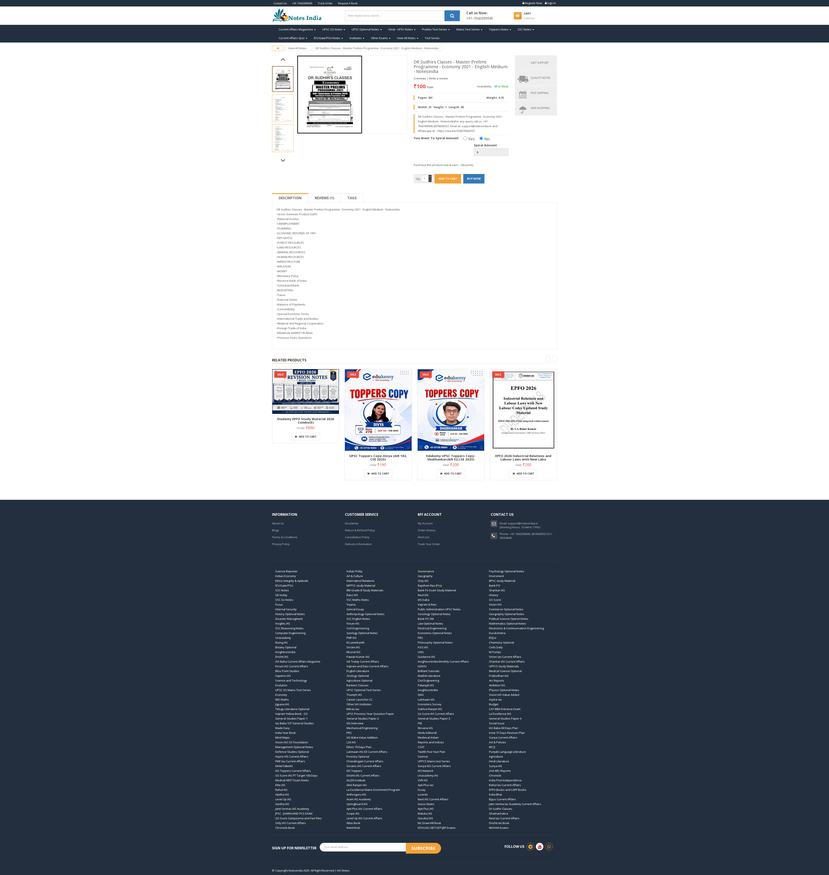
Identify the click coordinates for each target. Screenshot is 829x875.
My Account (425, 523)
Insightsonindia (285, 652)
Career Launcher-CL (359, 699)
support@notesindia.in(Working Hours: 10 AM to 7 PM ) (520, 525)
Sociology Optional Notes (434, 614)
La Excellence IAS (500, 714)
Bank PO (494, 585)
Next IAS (423, 595)
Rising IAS (281, 642)
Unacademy (283, 638)
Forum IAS (352, 623)
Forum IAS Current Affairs (291, 666)
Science (423, 756)
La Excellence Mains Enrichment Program (373, 790)
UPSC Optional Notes (366, 29)
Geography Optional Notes (506, 614)
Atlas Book (353, 823)
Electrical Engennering (432, 628)
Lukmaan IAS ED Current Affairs (366, 752)
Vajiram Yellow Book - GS (291, 714)
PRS (420, 638)
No (486, 139)
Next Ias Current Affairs (504, 818)
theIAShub (353, 828)
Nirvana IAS (425, 728)
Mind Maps (282, 737)
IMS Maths (282, 699)
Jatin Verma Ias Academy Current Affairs (515, 804)
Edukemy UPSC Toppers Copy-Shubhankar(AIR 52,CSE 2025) (450, 458)
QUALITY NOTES (540, 78)
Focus (279, 604)
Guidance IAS (426, 657)
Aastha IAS (282, 804)
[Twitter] (539, 846)
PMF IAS (351, 638)
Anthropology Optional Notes (365, 614)
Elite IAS (280, 785)
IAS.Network (425, 771)
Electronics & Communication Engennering (516, 628)
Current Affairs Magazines (296, 29)
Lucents (423, 794)
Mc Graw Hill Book (429, 823)
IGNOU (422, 666)
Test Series (432, 38)
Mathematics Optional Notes (507, 623)
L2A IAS (351, 742)
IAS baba (423, 600)
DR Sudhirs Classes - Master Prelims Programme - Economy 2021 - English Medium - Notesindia (376, 48)
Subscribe (423, 848)
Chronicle (495, 775)
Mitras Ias (352, 709)
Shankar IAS (497, 590)
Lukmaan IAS (426, 699)
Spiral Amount (485, 145)
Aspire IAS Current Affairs (291, 756)
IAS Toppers (354, 771)
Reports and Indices (431, 742)
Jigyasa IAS (282, 704)
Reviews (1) (324, 198)
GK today (281, 595)
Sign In (551, 3)
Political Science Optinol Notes (508, 619)
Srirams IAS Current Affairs (363, 766)
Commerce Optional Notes (506, 609)
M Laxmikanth (355, 642)
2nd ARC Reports (500, 771)
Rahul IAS (281, 790)
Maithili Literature (429, 676)
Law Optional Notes (430, 623)
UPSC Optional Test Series (363, 690)
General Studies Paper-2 (362, 718)
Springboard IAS (357, 804)
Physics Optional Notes (504, 690)
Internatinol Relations (360, 581)
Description (290, 198)
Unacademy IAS (428, 775)
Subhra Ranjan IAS (430, 709)
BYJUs (492, 638)
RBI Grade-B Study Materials (364, 590)
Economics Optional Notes (435, 633)
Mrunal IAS (353, 652)
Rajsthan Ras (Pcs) (430, 585)
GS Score (495, 600)
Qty (418, 179)
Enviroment (496, 576)
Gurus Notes (426, 804)
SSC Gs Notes (284, 600)
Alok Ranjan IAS (356, 785)
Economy (281, 695)
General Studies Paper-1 (291, 718)
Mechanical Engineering (362, 728)
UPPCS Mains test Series (434, 761)
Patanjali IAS (426, 685)
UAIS (421, 652)
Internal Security (286, 609)
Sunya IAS (495, 766)
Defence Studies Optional (292, 752)
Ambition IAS (497, 685)
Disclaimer (352, 523)
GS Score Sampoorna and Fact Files (298, 818)
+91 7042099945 (302, 3)
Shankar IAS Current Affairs (507, 661)
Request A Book (348, 3)
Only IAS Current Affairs (290, 823)
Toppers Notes (499, 29)
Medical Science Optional (505, 671)
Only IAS (423, 581)
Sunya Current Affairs (503, 737)
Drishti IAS (281, 657)
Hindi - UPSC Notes (400, 29)
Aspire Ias (495, 699)
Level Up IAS (283, 799)
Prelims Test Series (435, 29)
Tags (352, 198)
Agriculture (496, 756)
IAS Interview (354, 723)
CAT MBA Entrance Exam (504, 709)
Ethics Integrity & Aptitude (291, 581)
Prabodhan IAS (499, 676)
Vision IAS (495, 604)
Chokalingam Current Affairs (364, 761)
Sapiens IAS (283, 676)
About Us (278, 523)
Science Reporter (286, 571)
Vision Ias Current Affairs (505, 657)
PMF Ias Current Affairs (290, 761)
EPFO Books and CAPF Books (507, 790)
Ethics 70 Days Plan (359, 747)
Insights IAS (282, 623)
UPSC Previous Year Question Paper (370, 714)
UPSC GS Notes (332, 29)
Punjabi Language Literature (507, 752)
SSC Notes (525, 29)
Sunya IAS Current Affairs (434, 766)
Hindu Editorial (427, 733)
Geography (425, 576)
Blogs (275, 530)
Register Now (533, 3)
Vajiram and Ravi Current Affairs (367, 666)
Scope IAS (352, 813)
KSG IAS (423, 647)
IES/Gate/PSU (284, 585)
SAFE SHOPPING (540, 108)
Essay (422, 790)
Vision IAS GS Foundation (291, 742)
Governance (426, 571)
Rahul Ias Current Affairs (505, 785)
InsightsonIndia (428, 690)
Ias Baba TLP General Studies (294, 723)
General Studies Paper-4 (505, 718)
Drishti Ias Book (499, 823)
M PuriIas (495, 652)
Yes (471, 139)
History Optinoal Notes (290, 614)
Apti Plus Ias (425, 785)
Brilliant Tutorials (429, 671)
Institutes (356, 38)
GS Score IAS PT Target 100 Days (296, 775)
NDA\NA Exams (499, 828)
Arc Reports (496, 680)
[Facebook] (530, 846)
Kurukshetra (497, 633)
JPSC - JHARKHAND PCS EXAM (293, 813)
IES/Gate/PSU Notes (327, 38)
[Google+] (549, 846)
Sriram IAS (353, 647)
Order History (426, 530)
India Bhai (495, 794)
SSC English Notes (358, 619)
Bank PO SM (426, 619)
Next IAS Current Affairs (433, 799)
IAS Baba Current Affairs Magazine (297, 661)
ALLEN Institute (355, 780)
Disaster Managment (289, 619)
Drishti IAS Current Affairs (363, 775)
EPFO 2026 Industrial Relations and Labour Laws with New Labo (523, 458)
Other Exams (379, 38)
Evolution (281, 685)
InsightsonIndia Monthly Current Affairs (443, 661)
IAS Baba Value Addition (362, 737)
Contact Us (280, 3)
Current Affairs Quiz (292, 38)
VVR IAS (423, 780)
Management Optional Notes (294, 747)
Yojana (351, 604)
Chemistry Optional (501, 642)
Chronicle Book (285, 828)
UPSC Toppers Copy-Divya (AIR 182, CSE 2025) (378, 458)
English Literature (357, 671)
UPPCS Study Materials (504, 666)
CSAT (421, 747)
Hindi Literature (499, 761)
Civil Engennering (357, 628)
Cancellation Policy (357, 537)
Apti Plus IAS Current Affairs (364, 809)
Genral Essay (355, 609)
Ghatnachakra (498, 813)
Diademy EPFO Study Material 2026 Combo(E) (305, 421)
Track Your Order (429, 544)
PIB (420, 723)
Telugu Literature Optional (292, 709)
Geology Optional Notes (362, 633)
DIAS (421, 695)
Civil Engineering (428, 680)
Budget (493, 704)
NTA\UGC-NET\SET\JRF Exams (437, 828)
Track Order (325, 3)
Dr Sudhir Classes (500, 809)
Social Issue (497, 723)
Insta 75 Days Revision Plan (507, 733)
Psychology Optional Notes (506, 571)
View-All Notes (406, 38)
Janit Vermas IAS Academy (292, 809)
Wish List (423, 537)
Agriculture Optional (359, 680)
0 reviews (420, 78)
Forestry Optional (357, 756)
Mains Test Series (468, 29)
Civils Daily (496, 647)
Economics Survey (429, 704)
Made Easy (282, 728)
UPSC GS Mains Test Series (293, 690)
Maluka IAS (425, 813)
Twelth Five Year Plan (431, 752)
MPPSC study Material (360, 585)
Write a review (438, 78)
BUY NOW (474, 178)
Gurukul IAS (425, 818)
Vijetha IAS (282, 794)
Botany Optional (285, 647)
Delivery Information (358, 544)
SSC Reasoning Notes (289, 628)
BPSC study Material (502, 581)
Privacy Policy (281, 544)
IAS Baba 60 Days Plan (503, 728)
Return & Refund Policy (360, 530)
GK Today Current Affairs (362, 661)
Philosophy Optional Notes (435, 642)
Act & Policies (497, 742)
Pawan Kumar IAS (358, 657)
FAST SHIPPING (540, 93)
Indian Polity (354, 571)
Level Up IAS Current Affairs (364, 818)
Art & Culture (354, 576)
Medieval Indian (428, 737)
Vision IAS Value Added (504, 695)
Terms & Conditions (284, 537)
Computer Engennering (290, 633)
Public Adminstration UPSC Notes (439, 609)
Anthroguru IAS (356, 794)
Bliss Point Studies (287, 671)
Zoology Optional (357, 676)
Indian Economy (285, 576)
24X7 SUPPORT (540, 63)
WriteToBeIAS (284, 766)
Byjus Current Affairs (502, 799)
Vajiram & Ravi (427, 604)
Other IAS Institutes (359, 704)
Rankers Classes (357, 685)
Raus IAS (352, 595)
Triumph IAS (354, 695)
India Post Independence (505, 780)
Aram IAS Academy (358, 799)
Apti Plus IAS (426, 809)
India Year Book (285, 733)
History (493, 595)
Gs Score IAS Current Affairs (436, 714)
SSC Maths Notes (357, 600)
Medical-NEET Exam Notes (292, 780)
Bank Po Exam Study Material (437, 590)
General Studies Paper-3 (434, 718)
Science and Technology (291, 680)
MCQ (492, 747)
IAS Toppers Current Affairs (293, 771)
